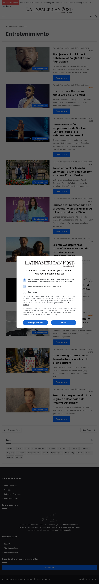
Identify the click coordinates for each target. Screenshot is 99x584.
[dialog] (49, 292)
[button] (49, 292)
